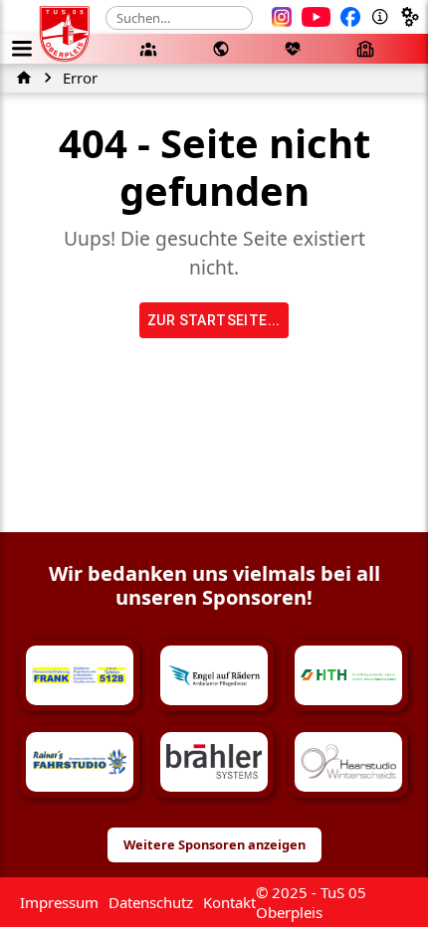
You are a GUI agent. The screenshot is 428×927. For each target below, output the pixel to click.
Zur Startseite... (214, 320)
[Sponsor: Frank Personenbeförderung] (79, 675)
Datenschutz (150, 902)
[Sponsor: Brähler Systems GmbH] (214, 762)
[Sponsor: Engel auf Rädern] (214, 675)
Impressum (59, 902)
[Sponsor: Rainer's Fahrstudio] (79, 762)
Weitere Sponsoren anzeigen (214, 844)
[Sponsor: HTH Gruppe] (348, 675)
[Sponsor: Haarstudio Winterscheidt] (348, 762)
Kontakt (229, 902)
